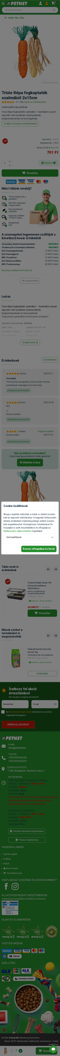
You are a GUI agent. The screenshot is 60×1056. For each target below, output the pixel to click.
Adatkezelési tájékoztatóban (17, 531)
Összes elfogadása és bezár (39, 549)
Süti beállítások (13, 537)
